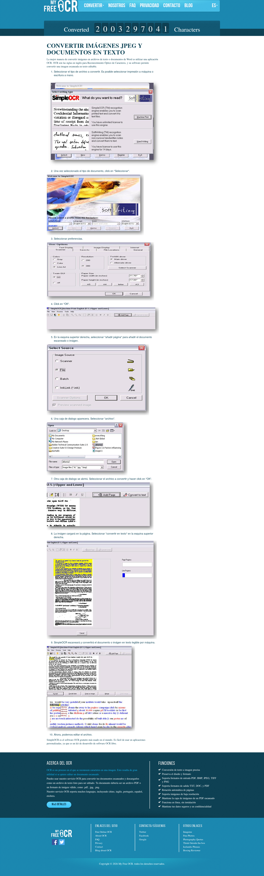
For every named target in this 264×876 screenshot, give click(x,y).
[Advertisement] (186, 64)
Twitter (142, 831)
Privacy (99, 843)
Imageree (187, 831)
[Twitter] (62, 841)
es (214, 6)
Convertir (93, 6)
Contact (99, 846)
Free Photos (188, 835)
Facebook (144, 835)
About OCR (101, 835)
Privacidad (149, 6)
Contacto (171, 6)
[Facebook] (55, 841)
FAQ (132, 6)
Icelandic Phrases (191, 846)
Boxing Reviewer (191, 850)
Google (142, 839)
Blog (188, 6)
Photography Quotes (193, 839)
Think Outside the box (194, 843)
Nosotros (116, 6)
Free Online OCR (103, 831)
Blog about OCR (103, 850)
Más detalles (59, 804)
